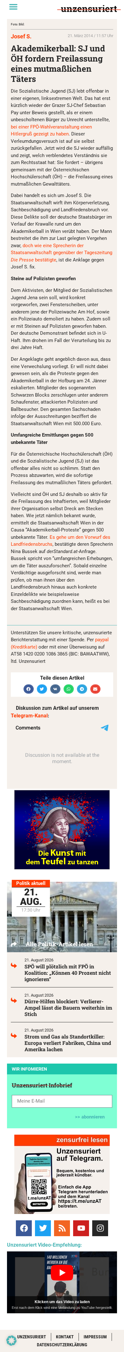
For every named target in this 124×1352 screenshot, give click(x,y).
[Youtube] (81, 1228)
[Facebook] (24, 1228)
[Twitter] (43, 1228)
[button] (13, 6)
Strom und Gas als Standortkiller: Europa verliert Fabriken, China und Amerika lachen (67, 1042)
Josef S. (21, 36)
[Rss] (62, 1228)
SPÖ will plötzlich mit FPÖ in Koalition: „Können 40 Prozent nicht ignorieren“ (67, 972)
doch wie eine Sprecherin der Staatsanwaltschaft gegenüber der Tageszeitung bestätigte (61, 253)
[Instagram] (100, 1228)
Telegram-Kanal (29, 716)
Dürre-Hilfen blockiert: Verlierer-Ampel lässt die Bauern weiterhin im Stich (68, 1007)
